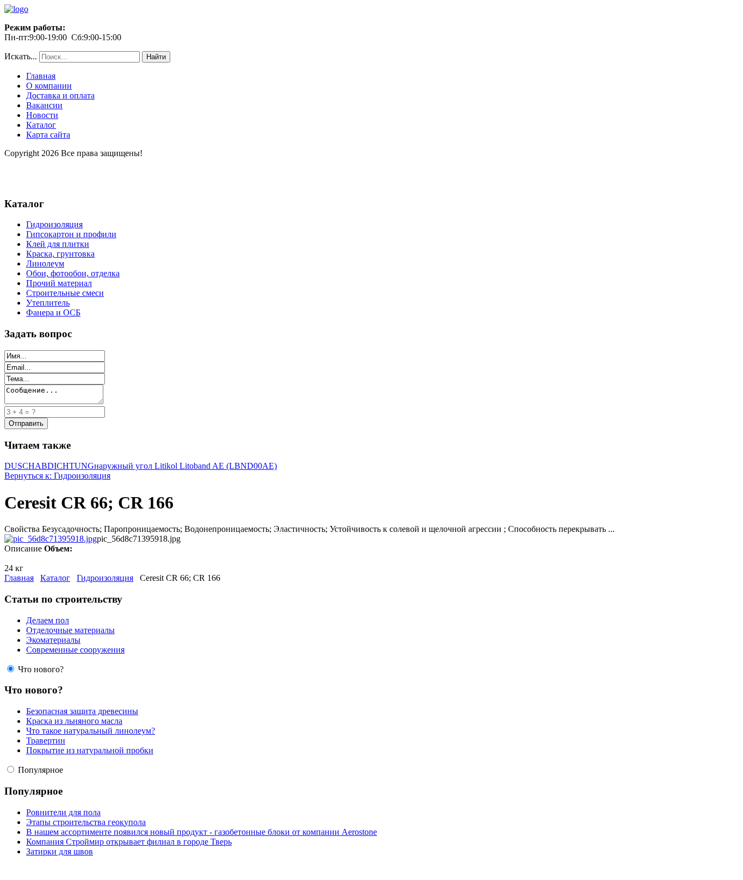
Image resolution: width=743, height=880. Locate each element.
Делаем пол (47, 620)
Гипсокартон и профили (71, 234)
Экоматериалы (53, 639)
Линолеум (45, 263)
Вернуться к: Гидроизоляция (57, 475)
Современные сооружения (75, 649)
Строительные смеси (65, 293)
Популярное (40, 769)
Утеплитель (48, 302)
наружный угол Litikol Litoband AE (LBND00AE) (185, 465)
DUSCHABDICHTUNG (49, 465)
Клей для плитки (57, 244)
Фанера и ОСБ (53, 312)
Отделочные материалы (70, 630)
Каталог (41, 124)
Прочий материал (59, 283)
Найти (156, 57)
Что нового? (41, 669)
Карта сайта (48, 134)
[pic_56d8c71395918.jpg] (50, 538)
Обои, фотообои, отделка (73, 273)
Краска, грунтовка (60, 253)
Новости (42, 115)
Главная (40, 75)
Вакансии (44, 105)
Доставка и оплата (60, 95)
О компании (49, 85)
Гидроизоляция (54, 224)
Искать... (20, 56)
